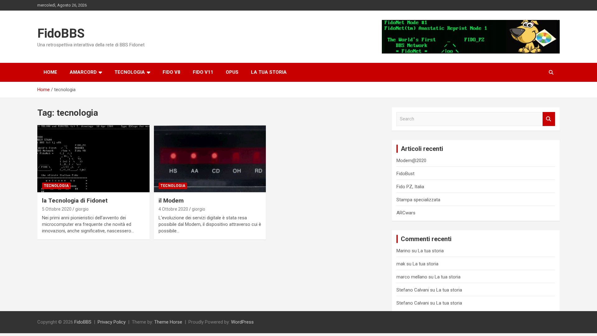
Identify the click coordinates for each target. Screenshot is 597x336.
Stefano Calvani (412, 290)
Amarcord (83, 72)
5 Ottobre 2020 (57, 209)
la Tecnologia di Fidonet (75, 200)
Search (549, 119)
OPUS (232, 72)
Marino (403, 251)
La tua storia (269, 72)
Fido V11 (203, 72)
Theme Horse (168, 322)
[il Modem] (210, 159)
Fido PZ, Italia (410, 186)
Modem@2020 (411, 160)
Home (50, 72)
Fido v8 (171, 72)
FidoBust (405, 173)
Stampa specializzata (418, 200)
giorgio (82, 209)
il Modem (171, 200)
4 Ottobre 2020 (173, 209)
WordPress (242, 322)
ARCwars (405, 213)
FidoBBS (61, 33)
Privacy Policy (112, 322)
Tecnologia (129, 72)
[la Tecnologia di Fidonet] (93, 159)
